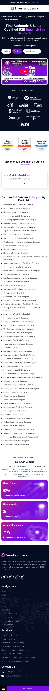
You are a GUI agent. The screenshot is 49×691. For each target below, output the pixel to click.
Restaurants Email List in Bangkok (16, 444)
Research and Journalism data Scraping (18, 657)
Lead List (6, 51)
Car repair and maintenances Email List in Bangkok (23, 377)
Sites (3, 606)
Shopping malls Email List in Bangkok (17, 267)
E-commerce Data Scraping (12, 643)
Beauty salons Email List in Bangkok (17, 370)
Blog (3, 602)
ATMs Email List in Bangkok (13, 348)
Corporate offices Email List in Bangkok (18, 429)
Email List (17, 51)
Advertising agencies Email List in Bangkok (20, 220)
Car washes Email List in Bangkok (16, 282)
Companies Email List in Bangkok (16, 441)
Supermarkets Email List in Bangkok (17, 216)
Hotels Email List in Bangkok (14, 426)
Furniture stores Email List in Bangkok (17, 351)
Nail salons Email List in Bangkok (15, 253)
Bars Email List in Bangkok (13, 415)
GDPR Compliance (9, 614)
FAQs (3, 595)
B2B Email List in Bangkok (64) (18, 175)
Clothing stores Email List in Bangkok (17, 407)
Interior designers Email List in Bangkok (18, 223)
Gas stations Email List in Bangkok (16, 249)
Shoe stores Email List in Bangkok (16, 274)
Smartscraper (6, 17)
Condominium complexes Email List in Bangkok (21, 242)
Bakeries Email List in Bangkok (15, 392)
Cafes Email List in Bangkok (14, 396)
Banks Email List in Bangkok (14, 285)
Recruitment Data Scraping (12, 646)
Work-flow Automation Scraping (14, 661)
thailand (31, 17)
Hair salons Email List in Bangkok (16, 212)
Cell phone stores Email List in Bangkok (18, 325)
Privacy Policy (7, 617)
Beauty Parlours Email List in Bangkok (17, 366)
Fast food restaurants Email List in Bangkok (20, 278)
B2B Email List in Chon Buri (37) (19, 179)
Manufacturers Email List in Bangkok (17, 403)
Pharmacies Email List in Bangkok (16, 340)
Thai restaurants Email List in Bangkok (18, 418)
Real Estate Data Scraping (12, 635)
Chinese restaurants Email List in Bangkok (19, 336)
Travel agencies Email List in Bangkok (18, 344)
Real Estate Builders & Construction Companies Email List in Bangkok (25, 258)
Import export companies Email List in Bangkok (21, 271)
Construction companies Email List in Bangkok (21, 263)
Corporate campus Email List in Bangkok (19, 433)
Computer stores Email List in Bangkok (18, 238)
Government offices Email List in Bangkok (19, 289)
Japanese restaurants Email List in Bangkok (20, 231)
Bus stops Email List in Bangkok (15, 318)
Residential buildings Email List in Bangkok (19, 362)
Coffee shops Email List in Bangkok (17, 422)
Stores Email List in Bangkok (14, 400)
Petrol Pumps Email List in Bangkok (16, 246)
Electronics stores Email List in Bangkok (18, 205)
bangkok (40, 17)
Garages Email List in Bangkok (15, 381)
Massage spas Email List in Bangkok (17, 234)
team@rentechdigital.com (16, 676)
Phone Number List (32, 51)
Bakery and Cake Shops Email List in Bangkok (21, 388)
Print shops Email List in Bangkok (16, 297)
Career (4, 599)
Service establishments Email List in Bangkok (20, 437)
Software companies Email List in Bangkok (19, 300)
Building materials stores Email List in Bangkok (21, 304)
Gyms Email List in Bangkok (13, 293)
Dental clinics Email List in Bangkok (16, 314)
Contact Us (35, 2)
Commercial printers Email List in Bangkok (19, 227)
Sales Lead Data (8, 639)
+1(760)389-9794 (13, 672)
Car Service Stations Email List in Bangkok (19, 374)
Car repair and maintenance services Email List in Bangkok (22, 309)
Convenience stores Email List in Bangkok (19, 355)
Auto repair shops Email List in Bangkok (18, 385)
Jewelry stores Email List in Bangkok (17, 333)
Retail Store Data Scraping (12, 654)
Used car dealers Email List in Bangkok (18, 329)
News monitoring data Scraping (14, 650)
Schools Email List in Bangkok (14, 411)
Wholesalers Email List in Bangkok (16, 208)
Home (3, 591)
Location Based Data (10, 621)
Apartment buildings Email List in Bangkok (19, 359)
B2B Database (19, 17)
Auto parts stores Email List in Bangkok (18, 322)
